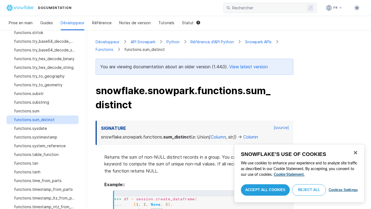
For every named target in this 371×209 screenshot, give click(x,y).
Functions (104, 49)
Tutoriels (166, 22)
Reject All (309, 190)
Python (173, 41)
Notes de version (135, 22)
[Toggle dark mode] (356, 7)
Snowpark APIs (258, 41)
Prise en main (21, 22)
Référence (102, 22)
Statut (188, 22)
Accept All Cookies (265, 190)
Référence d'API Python (212, 41)
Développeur (72, 22)
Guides (46, 22)
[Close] (355, 153)
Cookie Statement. (289, 175)
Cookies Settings (343, 190)
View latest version (248, 66)
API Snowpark (143, 41)
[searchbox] (269, 8)
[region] (299, 173)
